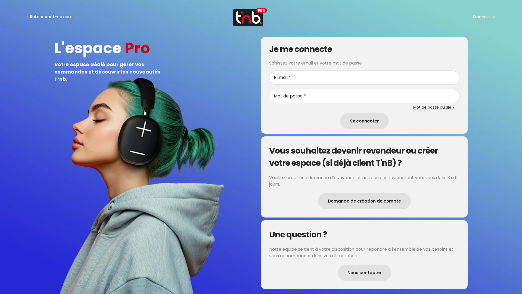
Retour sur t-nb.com (51, 17)
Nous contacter (364, 272)
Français (481, 17)
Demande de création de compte (364, 201)
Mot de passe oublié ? (434, 107)
